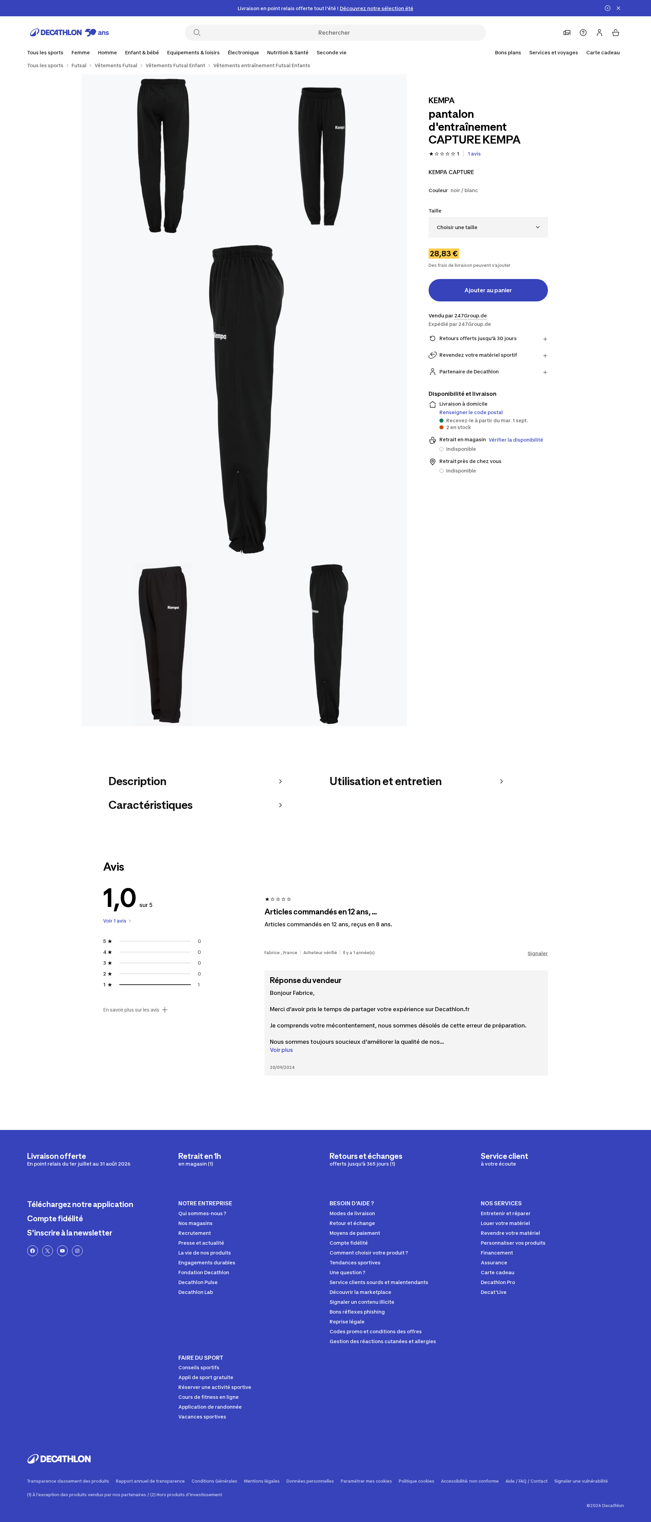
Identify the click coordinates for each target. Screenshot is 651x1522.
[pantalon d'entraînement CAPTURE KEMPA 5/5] (325, 644)
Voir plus (281, 1049)
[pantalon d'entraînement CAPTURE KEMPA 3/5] (244, 400)
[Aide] (583, 32)
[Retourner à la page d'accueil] (69, 33)
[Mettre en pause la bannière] (607, 8)
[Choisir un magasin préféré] (567, 32)
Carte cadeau (603, 52)
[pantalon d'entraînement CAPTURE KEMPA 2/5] (162, 155)
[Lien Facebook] (32, 1250)
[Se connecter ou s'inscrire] (599, 32)
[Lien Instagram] (77, 1250)
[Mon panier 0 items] (616, 32)
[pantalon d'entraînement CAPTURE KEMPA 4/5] (162, 644)
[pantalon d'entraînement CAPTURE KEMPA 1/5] (325, 155)
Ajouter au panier (488, 290)
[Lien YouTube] (62, 1250)
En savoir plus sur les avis (131, 1010)
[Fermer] (618, 8)
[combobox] (488, 227)
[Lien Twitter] (47, 1250)
